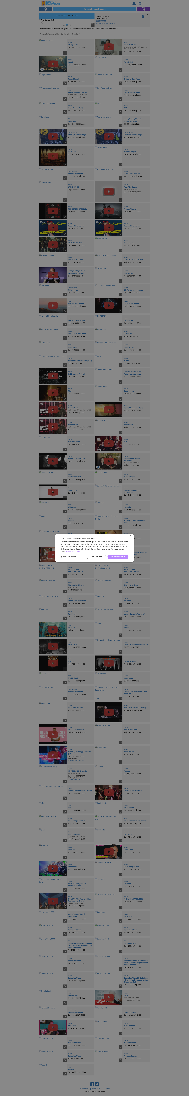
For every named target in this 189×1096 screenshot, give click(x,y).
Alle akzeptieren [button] (118, 557)
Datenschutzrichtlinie (73, 551)
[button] (68, 557)
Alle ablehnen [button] (96, 557)
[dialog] (94, 548)
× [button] (130, 536)
